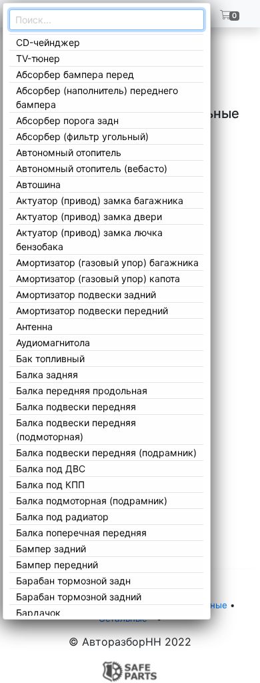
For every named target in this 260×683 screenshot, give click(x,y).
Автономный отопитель (68, 152)
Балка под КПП (50, 484)
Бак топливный (50, 358)
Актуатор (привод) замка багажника (99, 200)
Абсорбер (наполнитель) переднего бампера (97, 97)
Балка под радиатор (62, 516)
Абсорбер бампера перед (75, 74)
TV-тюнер (38, 58)
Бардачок (38, 612)
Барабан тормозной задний (78, 596)
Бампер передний (57, 564)
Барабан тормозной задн (73, 580)
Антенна (34, 326)
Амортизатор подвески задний (86, 294)
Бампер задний (51, 548)
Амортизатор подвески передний (92, 310)
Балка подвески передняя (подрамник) (106, 452)
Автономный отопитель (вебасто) (91, 168)
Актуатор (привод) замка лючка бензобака (89, 239)
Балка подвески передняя (76, 406)
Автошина (38, 184)
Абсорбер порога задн (67, 120)
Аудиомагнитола (53, 342)
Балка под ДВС (50, 468)
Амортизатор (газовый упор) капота (98, 278)
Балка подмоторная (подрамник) (91, 500)
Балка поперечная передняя (81, 532)
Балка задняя (47, 374)
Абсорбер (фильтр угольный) (82, 136)
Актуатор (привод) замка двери (89, 216)
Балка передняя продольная (81, 390)
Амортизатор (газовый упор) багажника (107, 262)
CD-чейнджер (48, 42)
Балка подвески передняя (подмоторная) (76, 429)
